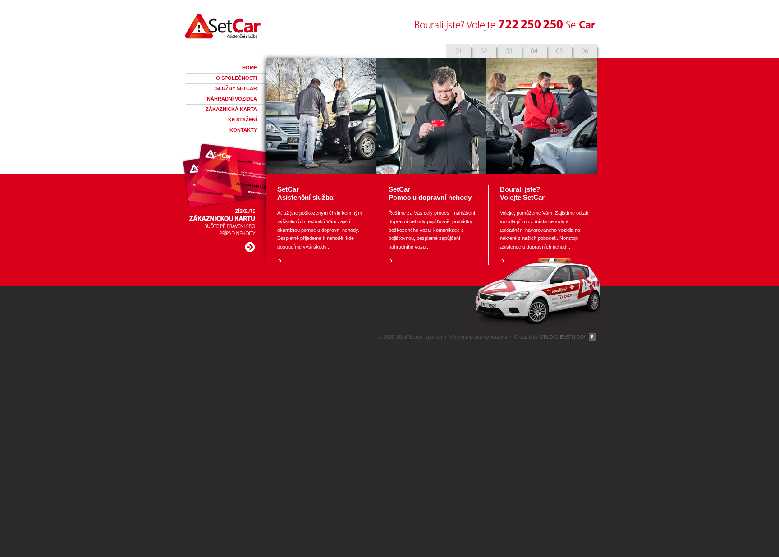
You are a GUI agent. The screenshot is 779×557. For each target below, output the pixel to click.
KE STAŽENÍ (242, 119)
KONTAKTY (243, 130)
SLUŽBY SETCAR (236, 88)
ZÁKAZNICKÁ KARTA (231, 109)
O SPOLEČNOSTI (236, 78)
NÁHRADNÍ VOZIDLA (232, 98)
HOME (249, 67)
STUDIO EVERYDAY (563, 337)
